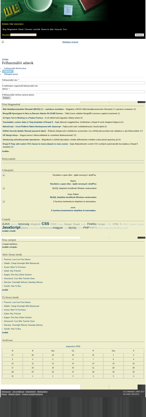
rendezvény (108, 228)
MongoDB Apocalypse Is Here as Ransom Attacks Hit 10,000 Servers (33, 113)
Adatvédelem (31, 392)
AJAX (6, 224)
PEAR (80, 228)
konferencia (46, 228)
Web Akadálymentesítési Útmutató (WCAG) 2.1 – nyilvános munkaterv (33, 109)
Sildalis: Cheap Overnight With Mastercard (21, 263)
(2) (119, 113)
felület (83, 224)
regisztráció (18, 24)
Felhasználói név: (10, 80)
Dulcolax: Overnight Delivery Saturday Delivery (23, 282)
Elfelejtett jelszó (11, 74)
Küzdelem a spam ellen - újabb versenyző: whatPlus (73, 184)
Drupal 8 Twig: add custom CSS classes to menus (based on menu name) (35, 144)
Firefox (92, 224)
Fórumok (28, 29)
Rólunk (4, 394)
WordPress (118, 228)
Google (101, 224)
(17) (141, 131)
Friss (65, 29)
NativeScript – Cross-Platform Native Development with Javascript (32, 126)
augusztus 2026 (73, 346)
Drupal (76, 224)
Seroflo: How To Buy (12, 286)
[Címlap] (11, 8)
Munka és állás (47, 29)
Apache (14, 224)
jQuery (24, 228)
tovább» (5, 151)
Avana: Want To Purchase (15, 267)
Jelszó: (6, 89)
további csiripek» (9, 247)
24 (13, 372)
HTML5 (125, 224)
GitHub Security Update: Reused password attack (24, 131)
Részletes (6, 35)
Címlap (5, 59)
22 (113, 368)
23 (134, 368)
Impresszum (6, 392)
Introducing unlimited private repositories (21, 140)
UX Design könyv (10, 135)
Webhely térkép (14, 394)
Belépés (5, 24)
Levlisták (36, 29)
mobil (65, 228)
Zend (125, 228)
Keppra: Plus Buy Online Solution (18, 275)
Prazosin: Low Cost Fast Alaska (17, 259)
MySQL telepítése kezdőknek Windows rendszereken (73, 197)
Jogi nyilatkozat (18, 392)
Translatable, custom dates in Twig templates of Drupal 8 (28, 122)
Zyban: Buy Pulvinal (12, 271)
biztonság (23, 224)
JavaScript (11, 227)
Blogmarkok (12, 29)
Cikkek (21, 29)
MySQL (72, 227)
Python (100, 228)
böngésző (35, 224)
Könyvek (58, 29)
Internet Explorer (137, 224)
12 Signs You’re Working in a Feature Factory (23, 118)
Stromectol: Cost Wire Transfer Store (19, 278)
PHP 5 (93, 228)
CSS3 (53, 224)
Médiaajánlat (42, 392)
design (60, 224)
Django (68, 224)
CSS (45, 224)
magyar (58, 227)
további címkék (9, 231)
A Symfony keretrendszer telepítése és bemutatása (73, 210)
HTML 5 (117, 224)
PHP (86, 227)
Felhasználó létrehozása (15, 68)
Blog (4, 29)
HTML (109, 224)
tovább (5, 290)
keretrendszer (34, 228)
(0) (135, 109)
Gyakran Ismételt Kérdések (32, 394)
